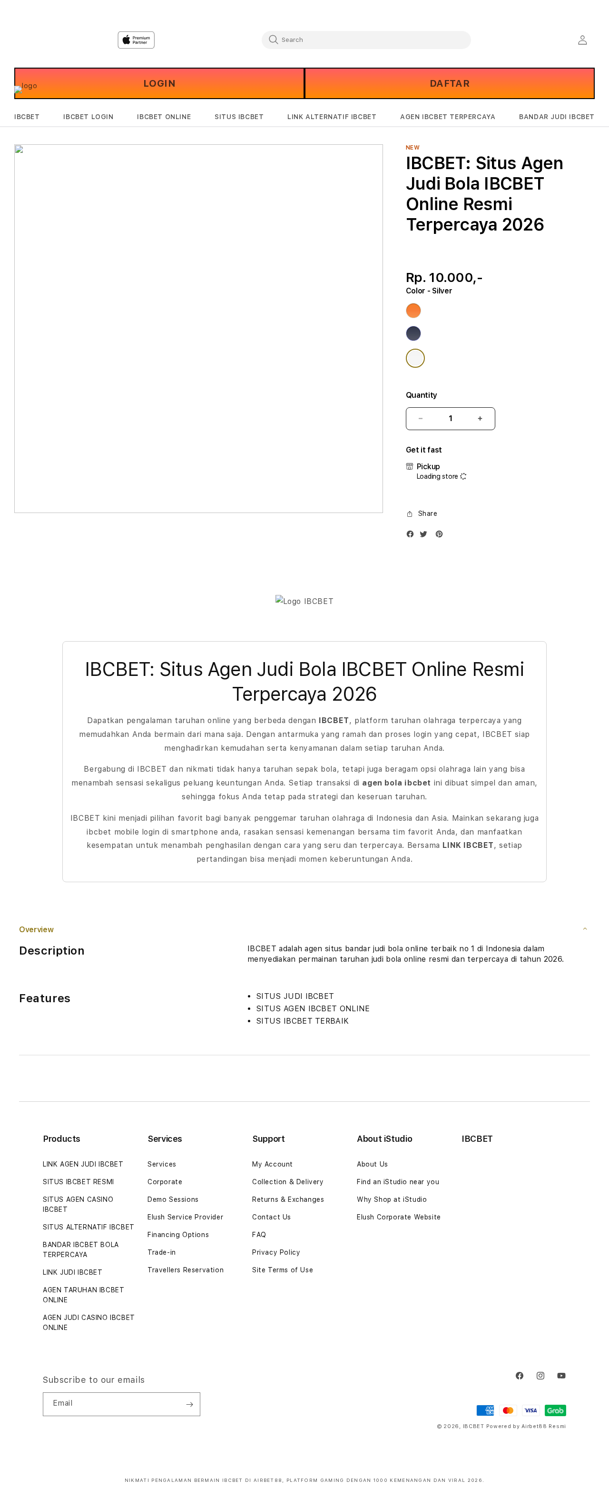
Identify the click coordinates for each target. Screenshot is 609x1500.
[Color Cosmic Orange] (413, 310)
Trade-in (161, 1252)
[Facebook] (412, 536)
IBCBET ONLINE (164, 117)
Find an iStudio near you (398, 1182)
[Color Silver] (415, 358)
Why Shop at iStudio (392, 1199)
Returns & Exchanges (288, 1199)
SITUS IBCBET (239, 117)
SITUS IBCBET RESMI (78, 1182)
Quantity (421, 395)
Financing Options (178, 1234)
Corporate (164, 1182)
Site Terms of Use (282, 1270)
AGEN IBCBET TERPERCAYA (447, 117)
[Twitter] (425, 536)
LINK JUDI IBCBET (73, 1272)
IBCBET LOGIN (88, 117)
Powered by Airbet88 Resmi (526, 1426)
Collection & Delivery (288, 1182)
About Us (372, 1164)
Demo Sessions (173, 1199)
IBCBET (27, 117)
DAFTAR (450, 83)
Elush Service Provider (185, 1217)
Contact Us (271, 1217)
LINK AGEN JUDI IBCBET (83, 1164)
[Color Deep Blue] (413, 333)
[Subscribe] (189, 1404)
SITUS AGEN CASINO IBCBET (78, 1204)
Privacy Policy (276, 1252)
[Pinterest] (441, 536)
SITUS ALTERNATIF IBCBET (89, 1227)
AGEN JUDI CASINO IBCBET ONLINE (89, 1322)
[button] (27, 117)
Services (162, 1164)
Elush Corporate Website (399, 1217)
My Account (272, 1164)
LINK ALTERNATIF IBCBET (331, 117)
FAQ (259, 1234)
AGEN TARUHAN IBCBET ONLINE (83, 1295)
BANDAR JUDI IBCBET (557, 117)
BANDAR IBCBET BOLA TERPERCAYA (81, 1249)
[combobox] (366, 39)
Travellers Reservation (185, 1270)
